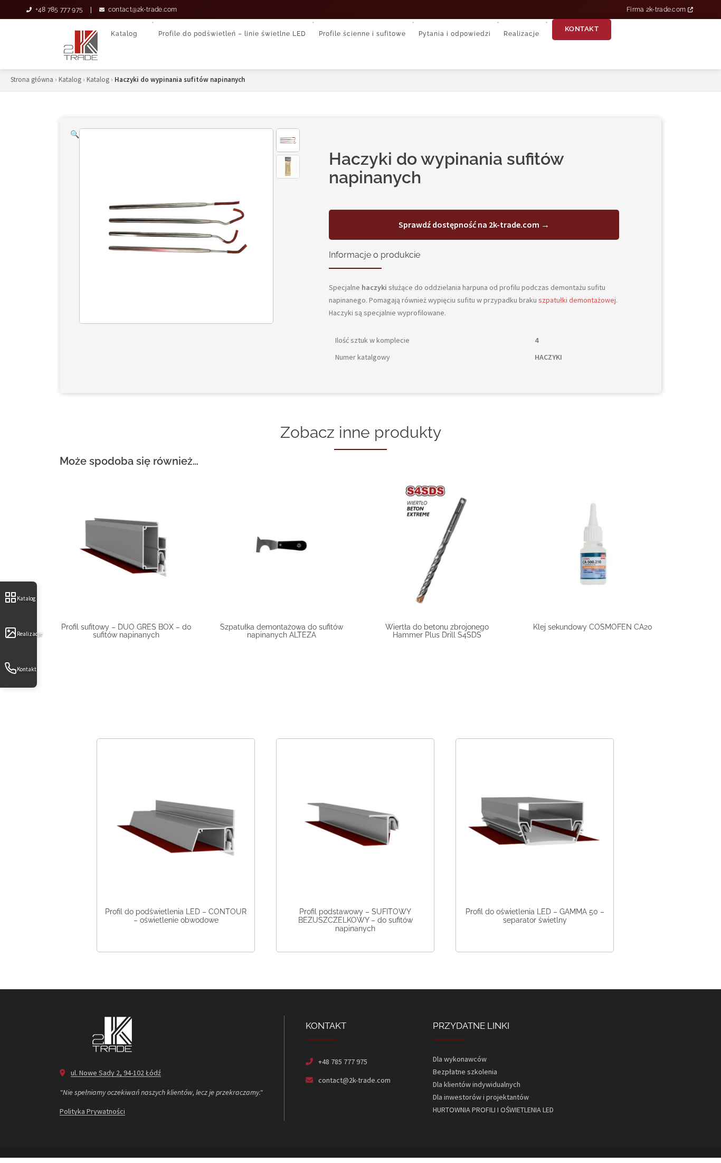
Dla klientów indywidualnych (476, 1084)
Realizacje (27, 633)
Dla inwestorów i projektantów (481, 1097)
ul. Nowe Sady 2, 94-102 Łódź (116, 1072)
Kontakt (26, 669)
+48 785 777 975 (58, 9)
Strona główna (32, 79)
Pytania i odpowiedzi (455, 33)
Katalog (26, 598)
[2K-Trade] (81, 44)
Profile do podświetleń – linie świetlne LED (232, 33)
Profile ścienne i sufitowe (362, 33)
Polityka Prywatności (92, 1111)
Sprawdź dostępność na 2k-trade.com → (474, 224)
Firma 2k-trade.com (657, 9)
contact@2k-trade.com (141, 9)
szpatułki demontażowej (577, 300)
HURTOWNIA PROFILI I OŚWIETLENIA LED (493, 1109)
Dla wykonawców (460, 1059)
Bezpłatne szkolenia (465, 1071)
